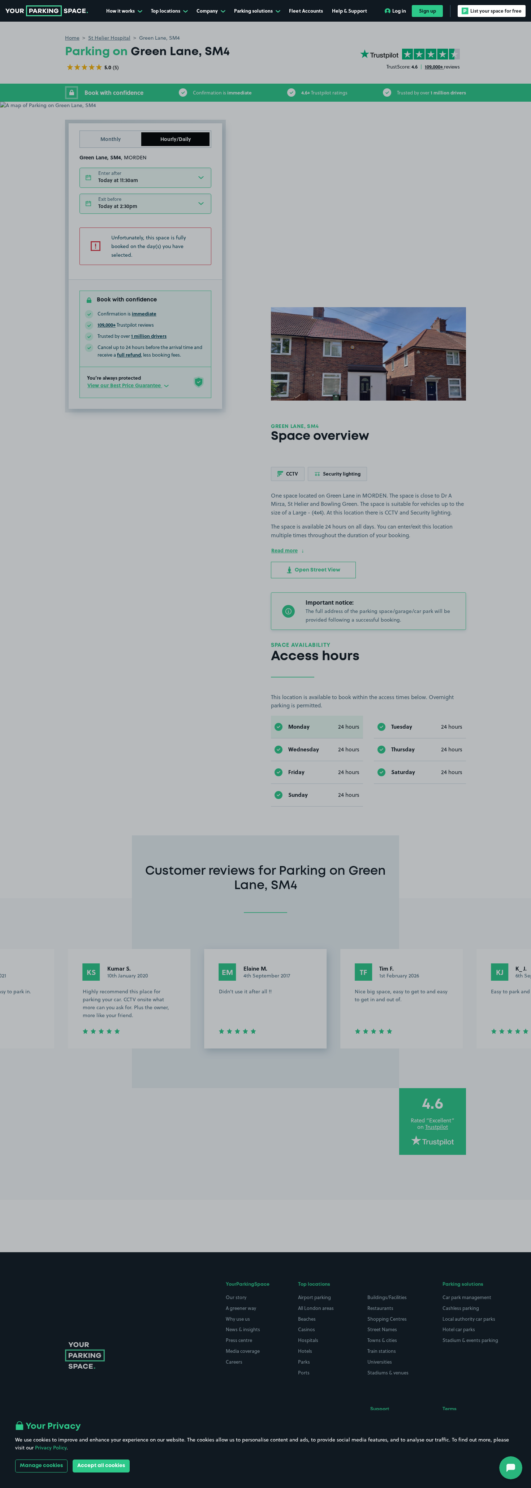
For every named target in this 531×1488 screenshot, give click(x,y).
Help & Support (349, 10)
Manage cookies (41, 1465)
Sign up (427, 10)
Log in (399, 10)
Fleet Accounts (306, 10)
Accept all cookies (101, 1465)
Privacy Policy (50, 1447)
